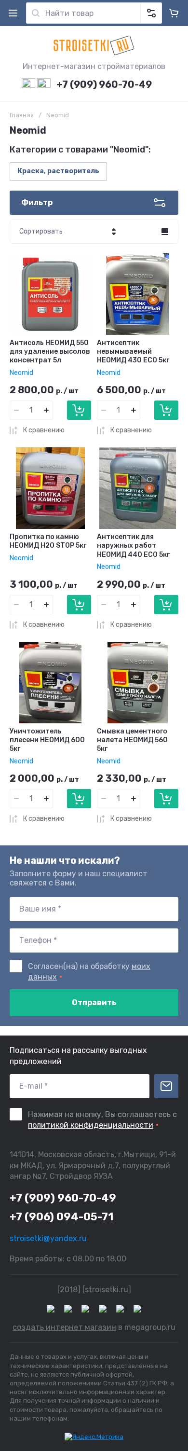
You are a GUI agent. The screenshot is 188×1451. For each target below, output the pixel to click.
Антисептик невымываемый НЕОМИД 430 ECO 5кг (133, 351)
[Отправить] (166, 1086)
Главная (22, 115)
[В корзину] (79, 410)
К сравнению (44, 430)
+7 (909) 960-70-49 (104, 84)
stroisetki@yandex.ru (48, 1238)
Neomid (21, 373)
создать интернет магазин (64, 1327)
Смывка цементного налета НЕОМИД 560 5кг (132, 740)
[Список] (165, 231)
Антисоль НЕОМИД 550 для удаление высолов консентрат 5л (50, 351)
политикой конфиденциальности (90, 1125)
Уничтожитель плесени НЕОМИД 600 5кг (47, 740)
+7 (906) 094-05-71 (61, 1216)
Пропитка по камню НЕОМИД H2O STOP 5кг (48, 541)
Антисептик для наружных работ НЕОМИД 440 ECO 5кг (133, 545)
